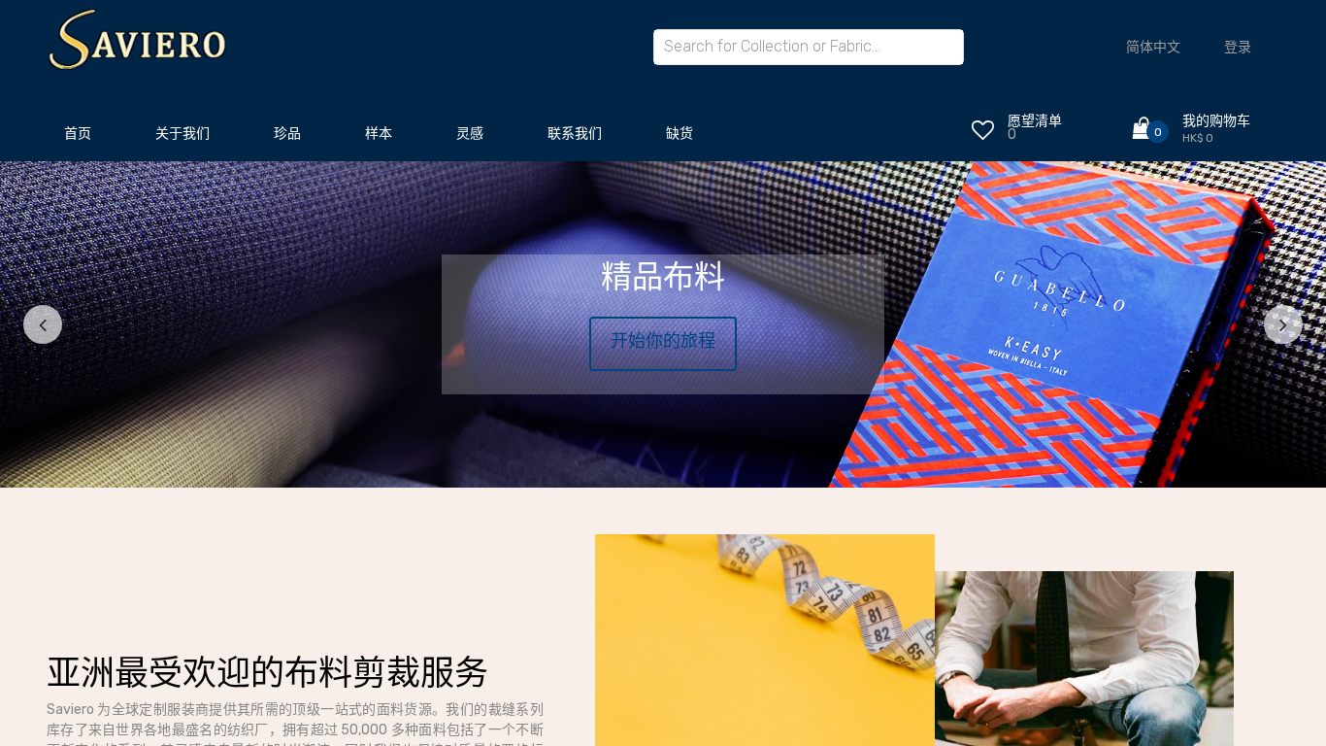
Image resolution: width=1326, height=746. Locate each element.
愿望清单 (1035, 121)
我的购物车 (1216, 121)
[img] (76, 324)
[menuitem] (77, 139)
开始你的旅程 (663, 341)
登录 (1237, 47)
